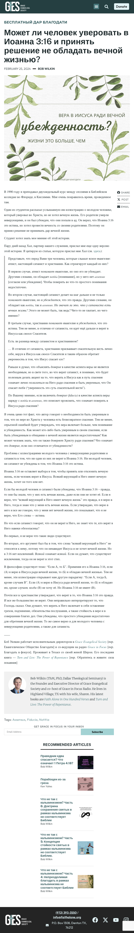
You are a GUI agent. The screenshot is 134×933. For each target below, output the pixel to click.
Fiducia (32, 720)
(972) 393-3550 (66, 913)
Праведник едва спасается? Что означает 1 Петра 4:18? (57, 759)
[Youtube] (116, 920)
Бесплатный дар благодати (35, 22)
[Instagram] (126, 920)
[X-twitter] (105, 920)
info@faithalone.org (67, 917)
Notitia (44, 720)
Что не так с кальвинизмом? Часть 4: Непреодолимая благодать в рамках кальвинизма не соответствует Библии (57, 878)
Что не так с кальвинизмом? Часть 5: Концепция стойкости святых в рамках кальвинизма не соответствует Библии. (57, 845)
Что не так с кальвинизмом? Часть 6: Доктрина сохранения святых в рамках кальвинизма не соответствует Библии (57, 809)
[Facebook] (95, 920)
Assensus (18, 720)
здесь (96, 251)
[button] (96, 6)
